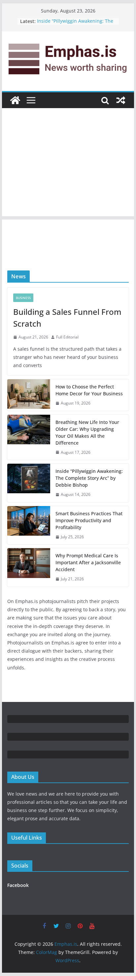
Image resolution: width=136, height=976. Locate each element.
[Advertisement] (68, 163)
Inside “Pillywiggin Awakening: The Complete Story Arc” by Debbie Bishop (89, 478)
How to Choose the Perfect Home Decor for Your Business (89, 390)
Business (23, 297)
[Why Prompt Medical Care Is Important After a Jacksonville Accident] (28, 567)
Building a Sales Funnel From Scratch (67, 317)
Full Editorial (67, 337)
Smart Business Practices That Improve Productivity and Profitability (88, 520)
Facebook (18, 885)
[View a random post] (121, 100)
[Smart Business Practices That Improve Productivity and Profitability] (28, 525)
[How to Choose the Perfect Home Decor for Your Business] (28, 395)
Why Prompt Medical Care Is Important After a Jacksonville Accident (88, 562)
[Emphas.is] (15, 100)
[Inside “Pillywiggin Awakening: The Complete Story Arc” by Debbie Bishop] (28, 483)
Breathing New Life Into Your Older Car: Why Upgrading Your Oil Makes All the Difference (87, 432)
